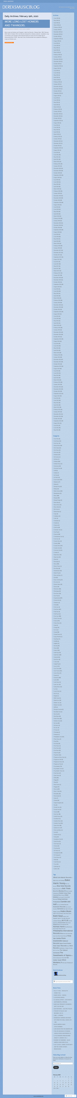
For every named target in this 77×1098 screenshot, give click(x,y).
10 (54, 1082)
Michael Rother (62, 922)
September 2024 (57, 66)
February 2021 (57, 163)
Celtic (55, 518)
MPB (55, 707)
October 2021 (57, 145)
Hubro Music (65, 911)
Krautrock (56, 677)
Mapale (55, 695)
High (67, 908)
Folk (55, 604)
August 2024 (57, 68)
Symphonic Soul (57, 839)
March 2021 (56, 161)
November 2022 (57, 116)
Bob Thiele (66, 888)
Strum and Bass (57, 830)
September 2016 (57, 284)
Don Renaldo (61, 897)
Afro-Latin (56, 452)
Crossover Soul (57, 550)
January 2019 (57, 220)
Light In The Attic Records (64, 918)
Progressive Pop (57, 764)
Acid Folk (56, 438)
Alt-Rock (56, 459)
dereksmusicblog (21, 7)
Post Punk (56, 748)
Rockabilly (56, 793)
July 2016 (56, 289)
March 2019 (56, 216)
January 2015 (57, 329)
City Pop (56, 532)
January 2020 (57, 193)
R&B (55, 777)
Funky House (57, 623)
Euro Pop (56, 595)
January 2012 (57, 411)
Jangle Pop (56, 664)
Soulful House (57, 816)
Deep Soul (56, 557)
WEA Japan (64, 962)
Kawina (55, 675)
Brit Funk (56, 509)
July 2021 (56, 152)
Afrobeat (56, 454)
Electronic (56, 588)
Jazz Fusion (56, 670)
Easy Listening (57, 579)
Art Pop (55, 475)
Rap (55, 782)
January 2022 (57, 138)
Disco (55, 563)
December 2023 (57, 86)
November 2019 (57, 198)
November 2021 (57, 143)
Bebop (55, 488)
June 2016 (56, 291)
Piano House (57, 739)
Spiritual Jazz (57, 827)
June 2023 (56, 100)
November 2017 (57, 252)
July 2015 (56, 316)
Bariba (55, 484)
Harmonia (60, 909)
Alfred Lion (56, 877)
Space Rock (56, 825)
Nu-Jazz (56, 727)
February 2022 (57, 136)
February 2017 (57, 273)
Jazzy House (57, 673)
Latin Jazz (56, 684)
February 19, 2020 (18, 29)
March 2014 (56, 352)
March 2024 (56, 79)
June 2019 (56, 209)
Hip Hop (56, 645)
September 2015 (57, 311)
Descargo (56, 561)
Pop (55, 741)
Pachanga (56, 732)
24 (54, 1086)
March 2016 (56, 298)
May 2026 (56, 20)
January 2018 (57, 248)
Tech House (56, 843)
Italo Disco (56, 659)
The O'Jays (57, 950)
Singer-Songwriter (58, 802)
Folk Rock (56, 609)
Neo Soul (56, 714)
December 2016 (57, 277)
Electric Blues (57, 584)
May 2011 (56, 430)
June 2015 (56, 318)
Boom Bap (56, 502)
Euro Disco (56, 593)
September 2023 (57, 93)
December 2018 (57, 223)
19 (60, 1084)
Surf (55, 832)
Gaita (55, 625)
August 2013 (57, 368)
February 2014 (57, 354)
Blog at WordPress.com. (38, 1096)
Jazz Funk (56, 668)
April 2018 (56, 241)
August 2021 (57, 150)
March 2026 (56, 25)
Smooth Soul (57, 809)
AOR (55, 470)
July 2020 (56, 179)
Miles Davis (68, 922)
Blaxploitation (57, 493)
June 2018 (56, 236)
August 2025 (57, 41)
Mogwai (55, 924)
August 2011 (56, 423)
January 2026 (57, 29)
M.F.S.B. (65, 920)
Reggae (55, 786)
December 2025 (57, 31)
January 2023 (57, 111)
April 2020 (56, 186)
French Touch (57, 618)
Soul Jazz (56, 814)
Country (55, 543)
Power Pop (56, 752)
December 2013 (57, 359)
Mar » (57, 1088)
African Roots (57, 445)
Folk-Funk (56, 611)
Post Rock (56, 750)
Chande (55, 523)
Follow (56, 1067)
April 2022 (56, 132)
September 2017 (57, 257)
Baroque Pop (57, 486)
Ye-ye (55, 864)
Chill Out (56, 527)
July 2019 (56, 207)
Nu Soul (56, 723)
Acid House (56, 441)
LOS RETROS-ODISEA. (59, 997)
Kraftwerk (64, 916)
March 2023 (56, 107)
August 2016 (57, 286)
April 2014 (56, 350)
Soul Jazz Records (60, 946)
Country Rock (57, 545)
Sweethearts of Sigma (64, 948)
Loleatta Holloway (57, 920)
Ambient (56, 461)
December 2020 (57, 168)
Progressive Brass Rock (59, 757)
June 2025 (56, 45)
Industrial (56, 657)
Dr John (65, 897)
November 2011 (57, 416)
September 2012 (57, 393)
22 (68, 1084)
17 (54, 1084)
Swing (55, 836)
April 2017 (56, 268)
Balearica (56, 482)
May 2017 (56, 266)
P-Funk (55, 730)
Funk (55, 620)
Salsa (55, 798)
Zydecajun (56, 866)
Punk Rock (56, 773)
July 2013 (56, 370)
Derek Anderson (8, 1)
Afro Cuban (56, 447)
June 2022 (56, 127)
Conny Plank (67, 893)
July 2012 (56, 398)
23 (71, 1084)
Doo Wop (56, 568)
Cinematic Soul (57, 529)
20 (62, 1084)
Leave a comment (26, 29)
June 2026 (56, 18)
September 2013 (57, 366)
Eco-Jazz (56, 582)
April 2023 (56, 104)
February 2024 (57, 82)
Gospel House (57, 634)
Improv (55, 650)
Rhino (61, 933)
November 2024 (57, 61)
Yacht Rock (56, 861)
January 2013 (57, 384)
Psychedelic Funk (58, 768)
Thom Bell (64, 957)
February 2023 (57, 109)
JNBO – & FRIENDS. (58, 1015)
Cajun (55, 513)
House (55, 648)
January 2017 (57, 275)
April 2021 (56, 159)
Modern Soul (57, 705)
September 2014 (57, 339)
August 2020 (57, 177)
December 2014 (57, 332)
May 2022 (56, 129)
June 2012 (56, 400)
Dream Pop (56, 573)
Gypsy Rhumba (57, 636)
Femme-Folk (57, 600)
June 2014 (56, 345)
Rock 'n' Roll (56, 791)
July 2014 (56, 343)
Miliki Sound (56, 698)
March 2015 (56, 325)
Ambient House (57, 463)
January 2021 (57, 166)
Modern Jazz (57, 702)
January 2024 (57, 84)
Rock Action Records (62, 936)
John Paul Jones (67, 913)
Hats (64, 908)
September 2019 (57, 202)
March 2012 (56, 407)
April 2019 (56, 213)
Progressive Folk (57, 759)
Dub (55, 577)
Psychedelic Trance (58, 770)
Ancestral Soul (57, 468)
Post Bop (56, 743)
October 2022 (57, 118)
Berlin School (57, 491)
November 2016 (57, 279)
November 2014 (57, 334)
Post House (56, 745)
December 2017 (57, 250)
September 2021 (57, 147)
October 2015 (57, 309)
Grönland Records (64, 904)
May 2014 (56, 348)
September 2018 (57, 229)
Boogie (55, 497)
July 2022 (56, 125)
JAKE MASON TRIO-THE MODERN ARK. (63, 1028)
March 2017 (56, 270)
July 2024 (56, 70)
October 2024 (57, 63)
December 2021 (57, 141)
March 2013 (56, 380)
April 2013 (56, 377)
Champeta (56, 520)
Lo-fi (55, 689)
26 (60, 1086)
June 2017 (56, 263)
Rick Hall (65, 933)
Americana (56, 466)
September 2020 (57, 175)
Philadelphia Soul (58, 736)
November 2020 (57, 170)
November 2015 (57, 307)
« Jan (54, 1088)
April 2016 (56, 295)
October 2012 (57, 391)
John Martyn (60, 913)
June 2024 (56, 72)
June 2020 (56, 182)
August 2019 (57, 204)
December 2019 (57, 195)
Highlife (55, 643)
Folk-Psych (56, 614)
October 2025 (57, 36)
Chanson (56, 525)
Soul (55, 811)
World (55, 859)
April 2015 (56, 323)
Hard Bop (56, 639)
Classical (56, 534)
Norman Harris (59, 927)
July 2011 (56, 425)
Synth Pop (56, 841)
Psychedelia (56, 766)
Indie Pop (56, 652)
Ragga (55, 780)
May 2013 (56, 375)
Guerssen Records (59, 907)
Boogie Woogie (57, 500)
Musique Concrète (58, 709)
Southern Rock (57, 821)
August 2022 (57, 122)
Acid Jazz (56, 443)
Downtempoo (57, 570)
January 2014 (57, 357)
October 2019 (57, 200)
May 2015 (56, 320)
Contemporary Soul (58, 536)
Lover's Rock (57, 691)
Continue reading (9, 42)
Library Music (57, 686)
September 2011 (57, 420)
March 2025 (56, 52)
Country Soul (57, 548)
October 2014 (57, 336)
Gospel (55, 632)
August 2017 (57, 259)
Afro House (56, 450)
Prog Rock (56, 755)
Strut (68, 945)
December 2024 (57, 59)
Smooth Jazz (57, 807)
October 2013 (57, 364)
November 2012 (57, 389)
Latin (55, 679)
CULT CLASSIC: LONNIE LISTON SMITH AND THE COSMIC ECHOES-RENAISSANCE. (63, 1047)
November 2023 (57, 88)
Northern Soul (57, 720)
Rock (55, 789)
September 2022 (57, 120)
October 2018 (57, 227)
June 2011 (56, 427)
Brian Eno (56, 891)
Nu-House (56, 725)
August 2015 (57, 314)
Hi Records (70, 908)
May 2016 (56, 293)
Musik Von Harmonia (61, 924)
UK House (56, 850)
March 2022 (56, 134)
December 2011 (57, 414)
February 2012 (57, 409)
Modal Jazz (56, 700)
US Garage (56, 855)
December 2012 (57, 386)
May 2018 (56, 238)
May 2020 (56, 184)
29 (68, 1086)
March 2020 (56, 188)
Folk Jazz (56, 607)
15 (68, 1082)
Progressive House (58, 761)
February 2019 (57, 218)
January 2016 (57, 302)
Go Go (55, 629)
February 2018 (57, 245)
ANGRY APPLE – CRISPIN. (60, 995)
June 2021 (56, 154)
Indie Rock (56, 654)
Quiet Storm (56, 775)
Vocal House (57, 857)
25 (57, 1086)
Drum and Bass (57, 575)
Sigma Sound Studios (65, 943)
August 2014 (57, 341)
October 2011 (57, 418)
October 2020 (57, 172)
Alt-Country (56, 457)
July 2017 (56, 261)
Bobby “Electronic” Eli (57, 888)
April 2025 (56, 50)
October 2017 (57, 254)
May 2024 (56, 75)
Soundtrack (56, 818)
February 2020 (57, 191)
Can (67, 891)
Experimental (57, 598)
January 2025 (57, 56)
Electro (55, 586)
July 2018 (56, 234)
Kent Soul (57, 916)
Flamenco (56, 602)
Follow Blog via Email (59, 1055)
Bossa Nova (56, 504)
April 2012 (56, 405)
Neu (67, 924)
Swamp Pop (56, 834)
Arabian (55, 472)
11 (57, 1082)
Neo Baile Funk (57, 711)
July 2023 (56, 97)
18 (57, 1084)
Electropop (56, 591)
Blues (55, 495)
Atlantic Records (66, 877)
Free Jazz (56, 616)
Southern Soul (57, 823)
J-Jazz (55, 661)
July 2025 (56, 43)
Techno (55, 846)
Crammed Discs (57, 895)
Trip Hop (56, 848)
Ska (55, 805)
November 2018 (57, 225)
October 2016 (57, 282)
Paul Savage (55, 928)
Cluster (61, 893)
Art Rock (56, 477)
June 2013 (56, 373)
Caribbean (56, 516)
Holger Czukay (56, 911)
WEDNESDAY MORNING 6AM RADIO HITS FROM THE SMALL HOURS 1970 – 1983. (63, 1020)
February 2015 (57, 327)
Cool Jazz (56, 538)
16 (71, 1082)
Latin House (56, 682)
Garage (55, 627)
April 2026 (56, 22)
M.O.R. (55, 693)
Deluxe (63, 895)
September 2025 (57, 38)
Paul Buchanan (68, 926)
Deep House (56, 554)
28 (65, 1086)
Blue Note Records (64, 886)
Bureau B (62, 891)
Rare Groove (57, 784)
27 (62, 1086)
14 (65, 1082)
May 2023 (56, 102)
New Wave (56, 716)
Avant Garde (57, 479)
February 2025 (57, 54)
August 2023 (57, 95)
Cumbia (55, 552)
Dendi (55, 559)
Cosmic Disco (57, 541)
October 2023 (57, 91)
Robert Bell (70, 933)
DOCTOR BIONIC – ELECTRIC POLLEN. (63, 1008)
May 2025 (56, 47)
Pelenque (56, 734)
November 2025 (57, 34)
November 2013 (57, 361)
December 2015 (57, 304)
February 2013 (57, 382)
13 (62, 1082)
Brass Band (56, 507)
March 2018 (56, 243)
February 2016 (57, 300)
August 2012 (57, 395)
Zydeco (55, 868)
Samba (55, 800)
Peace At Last (62, 928)
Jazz (55, 666)
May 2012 (56, 402)
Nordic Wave (57, 718)
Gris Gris (58, 904)
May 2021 (56, 157)
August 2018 (57, 232)
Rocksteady (56, 796)
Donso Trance (57, 566)
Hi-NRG (55, 641)
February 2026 (57, 27)
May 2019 (56, 211)
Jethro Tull (55, 913)
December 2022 (57, 113)
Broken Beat (56, 511)
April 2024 (56, 77)
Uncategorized (57, 852)
